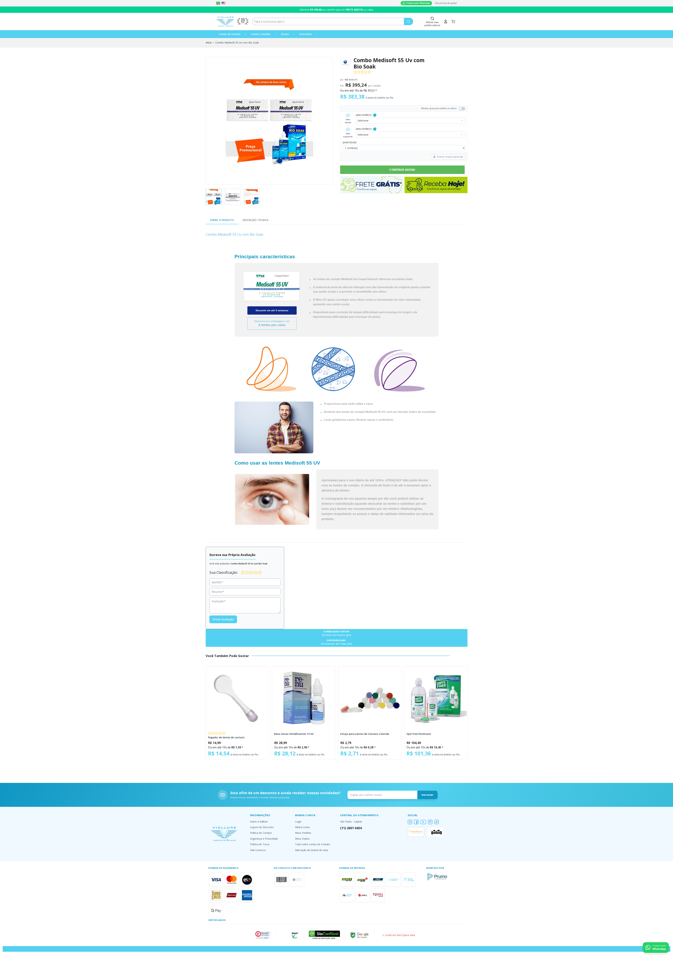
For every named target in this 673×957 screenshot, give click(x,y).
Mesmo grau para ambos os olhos (438, 108)
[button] (262, 935)
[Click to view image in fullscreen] (269, 120)
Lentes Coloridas (260, 34)
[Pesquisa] (408, 21)
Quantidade (349, 142)
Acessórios (305, 34)
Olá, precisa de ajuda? (446, 3)
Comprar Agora (402, 170)
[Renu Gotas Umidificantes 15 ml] (303, 697)
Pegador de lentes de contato (226, 737)
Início (209, 42)
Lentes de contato (230, 34)
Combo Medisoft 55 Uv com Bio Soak (237, 42)
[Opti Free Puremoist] (435, 697)
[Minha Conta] (446, 21)
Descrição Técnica (255, 220)
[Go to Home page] (225, 21)
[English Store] (223, 3)
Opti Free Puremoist (418, 734)
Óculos (285, 34)
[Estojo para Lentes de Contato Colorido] (369, 697)
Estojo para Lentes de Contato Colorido (364, 734)
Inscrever (427, 794)
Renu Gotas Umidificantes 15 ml (294, 734)
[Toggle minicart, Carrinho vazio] (453, 21)
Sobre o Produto (222, 220)
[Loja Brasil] (218, 3)
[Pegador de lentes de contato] (237, 697)
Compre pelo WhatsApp (418, 3)
